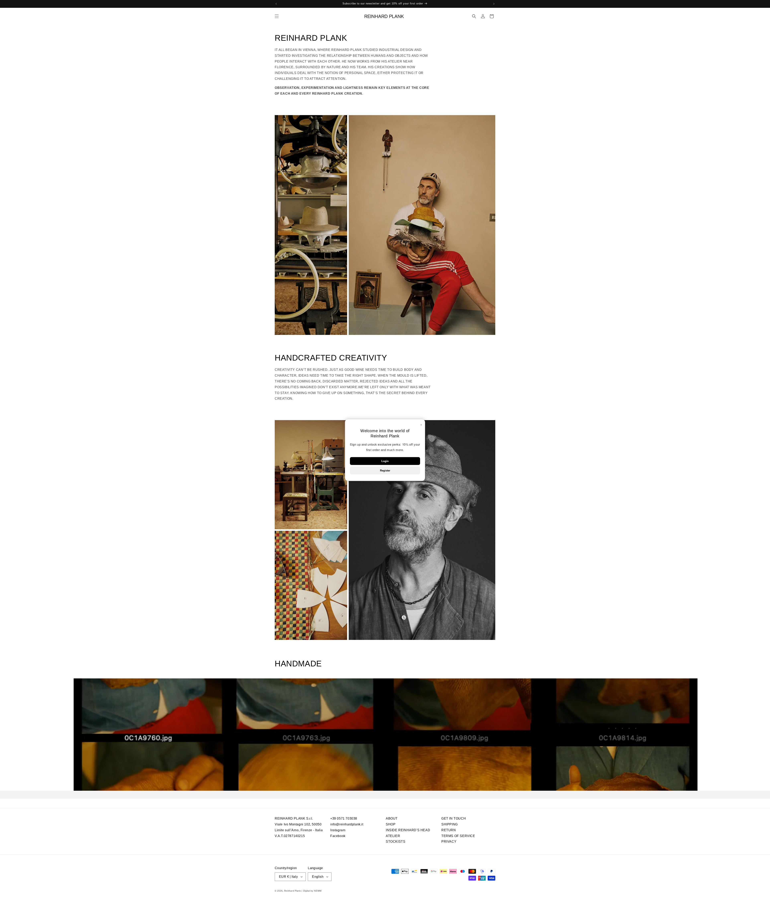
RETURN (448, 830)
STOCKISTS (395, 841)
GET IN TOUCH (453, 818)
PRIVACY (448, 841)
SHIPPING (449, 824)
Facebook (337, 835)
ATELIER (393, 835)
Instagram (337, 830)
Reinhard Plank (292, 891)
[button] (276, 16)
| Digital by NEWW (312, 891)
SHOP (390, 824)
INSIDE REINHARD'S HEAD (408, 830)
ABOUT (392, 818)
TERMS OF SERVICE (458, 835)
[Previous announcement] (276, 4)
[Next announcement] (493, 4)
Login (385, 461)
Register (385, 470)
